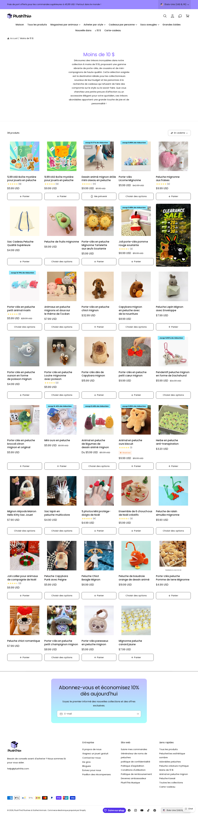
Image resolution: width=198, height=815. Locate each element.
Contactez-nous (91, 757)
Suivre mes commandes (134, 749)
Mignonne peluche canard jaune (130, 642)
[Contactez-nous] (180, 16)
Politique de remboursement (136, 774)
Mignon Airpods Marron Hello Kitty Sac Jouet (21, 513)
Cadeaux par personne (122, 24)
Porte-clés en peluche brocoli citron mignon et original (21, 444)
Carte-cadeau (167, 786)
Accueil (14, 38)
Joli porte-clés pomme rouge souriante (133, 243)
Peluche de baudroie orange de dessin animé (134, 578)
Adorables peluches (170, 761)
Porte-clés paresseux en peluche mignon (95, 642)
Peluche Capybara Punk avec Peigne (56, 578)
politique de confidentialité (135, 761)
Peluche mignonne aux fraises (168, 178)
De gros (86, 761)
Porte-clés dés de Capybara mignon (93, 374)
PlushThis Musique (130, 782)
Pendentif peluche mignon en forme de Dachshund (172, 374)
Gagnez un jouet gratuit (95, 753)
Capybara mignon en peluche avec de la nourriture (130, 310)
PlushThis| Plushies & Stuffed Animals (30, 810)
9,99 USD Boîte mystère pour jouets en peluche (58, 178)
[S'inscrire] (138, 714)
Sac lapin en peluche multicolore (57, 513)
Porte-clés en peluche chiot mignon (95, 308)
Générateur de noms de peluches (134, 755)
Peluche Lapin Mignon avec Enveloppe (169, 308)
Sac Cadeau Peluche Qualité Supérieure (20, 243)
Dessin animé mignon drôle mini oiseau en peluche (99, 178)
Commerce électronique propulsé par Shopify (67, 810)
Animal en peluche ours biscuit (130, 442)
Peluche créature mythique (174, 765)
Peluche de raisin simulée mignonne (167, 513)
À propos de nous (91, 749)
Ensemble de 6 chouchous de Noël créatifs (135, 513)
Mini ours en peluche (57, 440)
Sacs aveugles (148, 24)
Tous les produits (168, 749)
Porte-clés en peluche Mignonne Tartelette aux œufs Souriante (95, 245)
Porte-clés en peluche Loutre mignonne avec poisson (58, 376)
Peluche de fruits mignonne (61, 241)
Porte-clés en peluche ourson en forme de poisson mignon (21, 376)
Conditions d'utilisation (133, 769)
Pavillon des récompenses (96, 774)
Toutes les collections (171, 782)
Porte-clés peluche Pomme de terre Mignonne (172, 578)
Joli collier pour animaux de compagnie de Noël (22, 578)
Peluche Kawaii (167, 778)
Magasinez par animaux (64, 24)
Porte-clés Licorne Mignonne (130, 178)
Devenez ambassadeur (133, 778)
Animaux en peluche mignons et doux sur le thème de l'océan (57, 310)
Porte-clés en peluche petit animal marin (21, 308)
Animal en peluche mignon (173, 774)
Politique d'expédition (132, 765)
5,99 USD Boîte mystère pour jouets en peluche (21, 178)
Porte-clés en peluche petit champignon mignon (61, 642)
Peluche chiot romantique (23, 641)
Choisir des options (136, 196)
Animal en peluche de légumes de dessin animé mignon (95, 444)
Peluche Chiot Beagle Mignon (91, 578)
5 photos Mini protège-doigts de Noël (96, 513)
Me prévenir (100, 196)
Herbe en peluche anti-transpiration (167, 442)
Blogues (86, 766)
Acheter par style (93, 24)
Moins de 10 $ (26, 38)
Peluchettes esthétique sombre (172, 755)
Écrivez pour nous (91, 770)
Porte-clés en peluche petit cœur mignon (132, 374)
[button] (165, 16)
